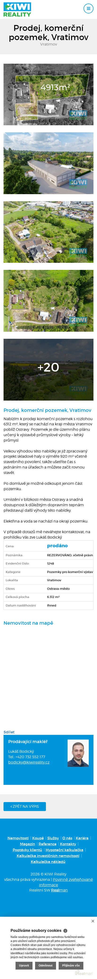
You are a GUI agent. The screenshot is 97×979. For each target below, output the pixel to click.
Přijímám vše (71, 965)
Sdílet (9, 732)
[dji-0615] (48, 300)
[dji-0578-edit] (48, 94)
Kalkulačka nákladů (48, 861)
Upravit (24, 965)
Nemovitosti (18, 838)
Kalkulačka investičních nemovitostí (48, 855)
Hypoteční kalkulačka (64, 850)
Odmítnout (46, 965)
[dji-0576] (48, 369)
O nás (67, 838)
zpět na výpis (25, 806)
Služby (53, 838)
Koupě (38, 838)
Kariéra (82, 838)
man (59, 890)
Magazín (27, 844)
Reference (48, 844)
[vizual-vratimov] (48, 162)
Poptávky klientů (27, 850)
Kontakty (68, 844)
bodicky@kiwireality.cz (28, 762)
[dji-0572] (48, 231)
